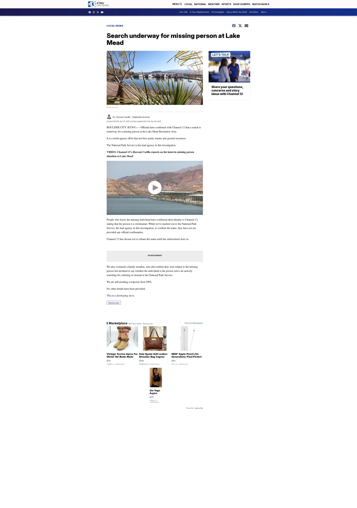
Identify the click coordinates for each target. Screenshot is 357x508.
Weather (214, 4)
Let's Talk (183, 12)
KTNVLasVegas (90, 12)
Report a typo (113, 303)
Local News (115, 25)
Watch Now (260, 4)
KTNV (98, 12)
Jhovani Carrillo (123, 117)
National (200, 4)
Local (188, 4)
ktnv (94, 12)
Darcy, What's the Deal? (237, 12)
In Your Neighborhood (199, 12)
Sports (226, 4)
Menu (176, 4)
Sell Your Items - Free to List (141, 324)
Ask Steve (253, 12)
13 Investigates (218, 12)
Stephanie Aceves (141, 117)
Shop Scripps (241, 4)
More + (264, 12)
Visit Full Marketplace (194, 323)
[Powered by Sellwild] (199, 408)
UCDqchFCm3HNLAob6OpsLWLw (103, 12)
